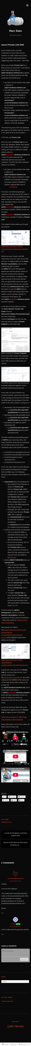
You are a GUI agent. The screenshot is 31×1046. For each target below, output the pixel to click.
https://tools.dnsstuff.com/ (13, 677)
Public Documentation (9, 717)
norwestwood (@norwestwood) (15, 878)
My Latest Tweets (6, 997)
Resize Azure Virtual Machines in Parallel (15, 844)
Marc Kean (15, 30)
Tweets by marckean (7, 1001)
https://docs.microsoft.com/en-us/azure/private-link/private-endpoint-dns (14, 249)
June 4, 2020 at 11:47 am (15, 926)
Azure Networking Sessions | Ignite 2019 (16, 834)
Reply (2, 913)
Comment (24, 959)
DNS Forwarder (17, 720)
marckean (13, 924)
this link (13, 557)
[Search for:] (15, 982)
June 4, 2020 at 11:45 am (15, 881)
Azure (10, 822)
